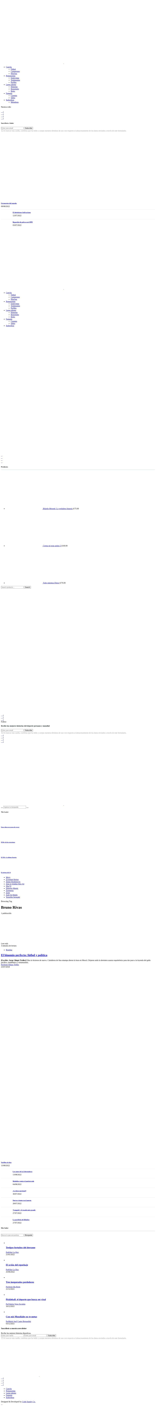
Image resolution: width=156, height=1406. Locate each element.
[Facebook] (1, 455)
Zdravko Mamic (12, 888)
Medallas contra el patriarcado (23, 1181)
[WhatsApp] (1, 462)
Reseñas (9, 950)
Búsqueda (28, 1235)
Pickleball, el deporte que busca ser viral (26, 1299)
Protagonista (10, 76)
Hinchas (14, 74)
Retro (13, 91)
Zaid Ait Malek (12, 895)
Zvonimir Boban (12, 880)
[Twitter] (1, 458)
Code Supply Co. (28, 1402)
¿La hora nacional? (19, 1191)
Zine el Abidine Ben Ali (15, 884)
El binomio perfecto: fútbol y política (24, 955)
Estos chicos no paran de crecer (10, 827)
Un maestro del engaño (9, 203)
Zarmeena (10, 890)
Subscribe (28, 128)
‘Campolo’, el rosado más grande (24, 1210)
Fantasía (9, 93)
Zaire (8, 893)
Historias (14, 87)
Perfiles (13, 82)
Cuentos (14, 96)
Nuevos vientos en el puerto (22, 1200)
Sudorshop (10, 100)
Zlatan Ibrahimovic (13, 882)
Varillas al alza (6, 1162)
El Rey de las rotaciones (8, 842)
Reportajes (15, 89)
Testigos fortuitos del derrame (20, 1247)
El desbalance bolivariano (22, 212)
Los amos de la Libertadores (22, 1171)
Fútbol (13, 69)
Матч (8, 877)
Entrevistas (15, 78)
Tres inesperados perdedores (20, 1282)
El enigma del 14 (6, 872)
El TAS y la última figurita (9, 857)
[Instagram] (1, 460)
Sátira (13, 98)
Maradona (15, 102)
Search (27, 587)
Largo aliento (11, 85)
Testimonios (15, 80)
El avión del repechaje (17, 1265)
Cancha (9, 67)
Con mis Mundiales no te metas (21, 1316)
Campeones (15, 71)
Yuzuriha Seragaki (13, 897)
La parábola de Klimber (21, 1220)
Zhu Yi (8, 886)
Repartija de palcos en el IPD (23, 222)
